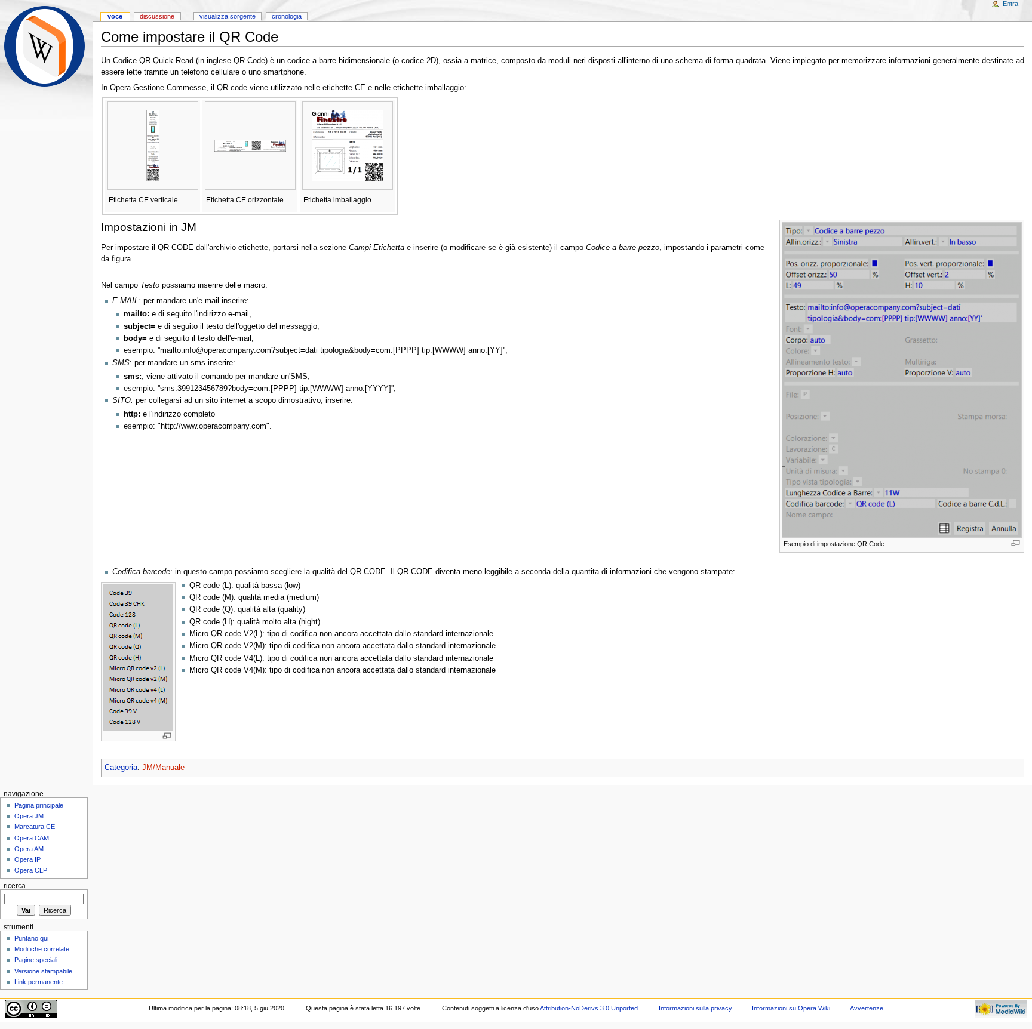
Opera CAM (31, 838)
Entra (1010, 3)
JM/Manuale (163, 767)
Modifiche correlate (41, 949)
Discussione (157, 16)
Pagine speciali (35, 959)
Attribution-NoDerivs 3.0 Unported (589, 1008)
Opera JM (29, 815)
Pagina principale (38, 805)
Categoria (121, 767)
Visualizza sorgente (227, 16)
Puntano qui (31, 938)
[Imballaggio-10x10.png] (347, 145)
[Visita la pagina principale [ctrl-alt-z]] (46, 46)
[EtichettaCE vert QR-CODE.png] (152, 145)
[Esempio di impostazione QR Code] (902, 379)
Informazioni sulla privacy (695, 1008)
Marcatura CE (34, 826)
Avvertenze (866, 1008)
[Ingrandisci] (1015, 543)
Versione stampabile (43, 971)
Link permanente (38, 981)
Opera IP (27, 859)
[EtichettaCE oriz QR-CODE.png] (250, 145)
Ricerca (15, 885)
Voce (115, 16)
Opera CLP (30, 870)
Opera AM (29, 848)
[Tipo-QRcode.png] (138, 657)
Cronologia (287, 16)
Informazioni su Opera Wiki (791, 1008)
